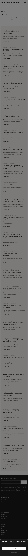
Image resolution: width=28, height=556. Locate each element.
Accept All (14, 548)
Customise (4, 544)
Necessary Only (14, 552)
